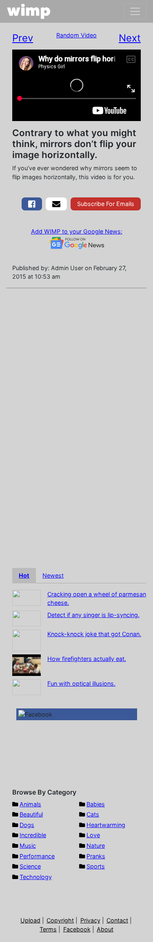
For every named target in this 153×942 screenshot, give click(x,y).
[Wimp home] (29, 11)
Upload (30, 920)
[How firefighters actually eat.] (26, 664)
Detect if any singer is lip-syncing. (93, 614)
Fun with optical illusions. (81, 683)
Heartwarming (105, 824)
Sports (95, 866)
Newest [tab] (53, 575)
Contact (117, 920)
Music (28, 845)
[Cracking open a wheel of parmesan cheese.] (26, 596)
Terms (48, 929)
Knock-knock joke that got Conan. (94, 633)
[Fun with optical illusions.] (26, 686)
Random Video (76, 35)
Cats (92, 814)
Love (93, 835)
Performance (37, 856)
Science (30, 866)
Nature (95, 845)
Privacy (90, 920)
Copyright (60, 920)
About (105, 929)
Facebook (77, 929)
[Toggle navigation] (135, 11)
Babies (95, 804)
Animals (30, 804)
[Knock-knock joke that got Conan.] (26, 639)
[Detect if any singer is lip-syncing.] (26, 617)
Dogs (27, 824)
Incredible (33, 835)
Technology (36, 876)
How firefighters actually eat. (86, 658)
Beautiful (31, 814)
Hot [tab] (24, 575)
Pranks (95, 856)
